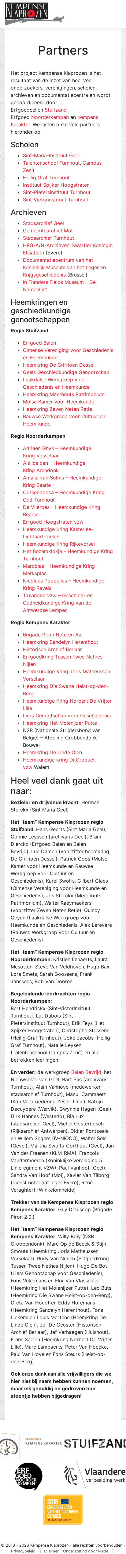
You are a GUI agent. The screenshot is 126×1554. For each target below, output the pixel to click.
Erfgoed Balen (39, 343)
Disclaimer (49, 1551)
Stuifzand (56, 110)
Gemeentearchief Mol (47, 230)
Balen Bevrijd (86, 1072)
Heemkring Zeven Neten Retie (57, 409)
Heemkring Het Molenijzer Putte (60, 723)
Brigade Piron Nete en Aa (52, 635)
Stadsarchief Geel (43, 223)
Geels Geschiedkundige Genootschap (66, 372)
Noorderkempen (50, 117)
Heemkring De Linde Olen (52, 752)
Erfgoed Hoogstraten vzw (53, 522)
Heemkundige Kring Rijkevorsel (59, 544)
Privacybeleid (23, 1551)
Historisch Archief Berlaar (52, 649)
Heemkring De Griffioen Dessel (58, 365)
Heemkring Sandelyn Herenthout (60, 642)
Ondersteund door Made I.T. (89, 1551)
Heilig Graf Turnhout (46, 177)
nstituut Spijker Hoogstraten (57, 185)
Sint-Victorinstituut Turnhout (55, 200)
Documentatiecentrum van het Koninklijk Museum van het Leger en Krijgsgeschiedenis (64, 267)
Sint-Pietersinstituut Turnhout (57, 192)
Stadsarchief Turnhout (48, 238)
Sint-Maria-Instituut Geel (51, 155)
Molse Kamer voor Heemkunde (58, 402)
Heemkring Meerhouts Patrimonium (64, 394)
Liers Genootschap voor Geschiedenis (67, 715)
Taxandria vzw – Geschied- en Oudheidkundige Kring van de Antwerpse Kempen (58, 602)
